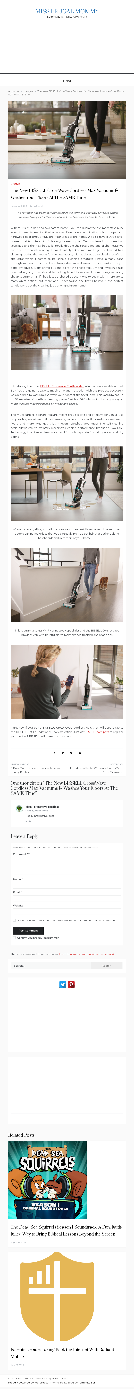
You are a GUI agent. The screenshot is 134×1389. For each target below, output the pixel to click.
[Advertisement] (67, 51)
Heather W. (38, 206)
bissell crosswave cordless (42, 806)
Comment (20, 854)
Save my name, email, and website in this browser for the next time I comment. (67, 920)
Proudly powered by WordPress (28, 1382)
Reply (28, 821)
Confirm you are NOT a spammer (38, 937)
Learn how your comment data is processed (86, 954)
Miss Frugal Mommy (67, 11)
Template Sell (86, 1382)
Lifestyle (15, 183)
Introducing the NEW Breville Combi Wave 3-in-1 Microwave (96, 770)
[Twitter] (63, 984)
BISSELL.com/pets (97, 732)
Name (18, 879)
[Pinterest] (71, 984)
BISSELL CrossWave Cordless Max (62, 386)
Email (17, 892)
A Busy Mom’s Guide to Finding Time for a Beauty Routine (36, 770)
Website (18, 905)
